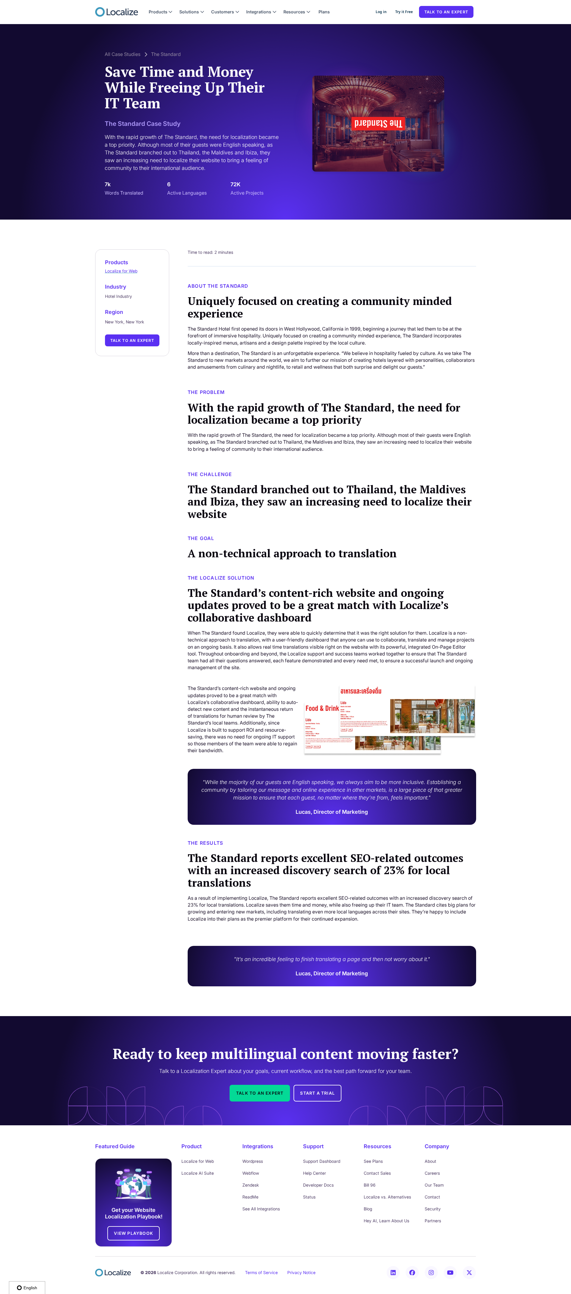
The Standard (166, 54)
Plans (324, 11)
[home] (116, 12)
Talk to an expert (446, 12)
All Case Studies (122, 54)
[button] (160, 12)
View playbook (133, 1233)
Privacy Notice (301, 1272)
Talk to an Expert (132, 340)
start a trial (317, 1093)
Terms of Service (261, 1272)
